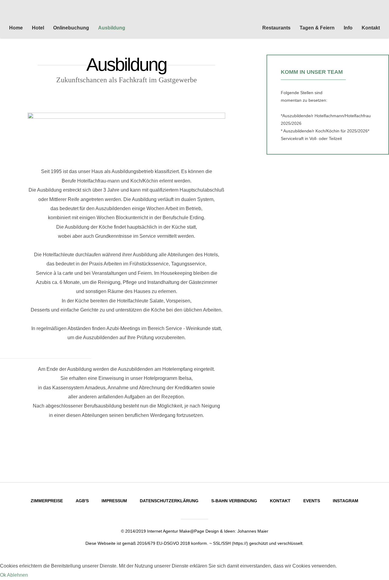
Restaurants (276, 27)
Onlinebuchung (71, 27)
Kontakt (371, 27)
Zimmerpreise (47, 500)
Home (16, 27)
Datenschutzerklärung (169, 500)
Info (348, 27)
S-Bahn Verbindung (234, 500)
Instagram (345, 500)
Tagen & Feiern (317, 27)
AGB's (82, 500)
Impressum (114, 500)
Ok (3, 575)
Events (311, 500)
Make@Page (191, 531)
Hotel (38, 27)
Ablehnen (17, 575)
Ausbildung (111, 27)
